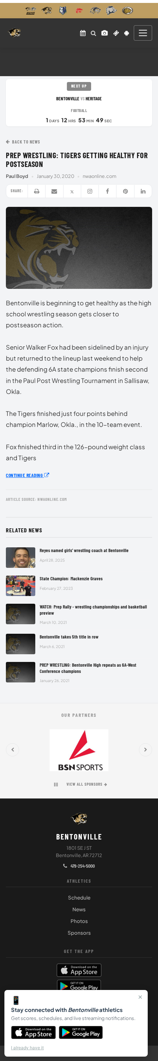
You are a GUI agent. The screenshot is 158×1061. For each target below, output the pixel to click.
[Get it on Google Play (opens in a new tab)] (79, 986)
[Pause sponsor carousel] (56, 784)
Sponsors (79, 933)
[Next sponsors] (145, 749)
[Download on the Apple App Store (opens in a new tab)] (79, 970)
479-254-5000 (82, 866)
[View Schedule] (83, 33)
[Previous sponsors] (12, 749)
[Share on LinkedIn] (143, 191)
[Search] (93, 33)
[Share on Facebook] (107, 191)
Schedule (79, 897)
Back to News (26, 141)
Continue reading (25, 475)
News (79, 909)
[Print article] (37, 191)
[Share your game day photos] (104, 33)
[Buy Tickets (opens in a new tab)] (116, 33)
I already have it (27, 1047)
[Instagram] (90, 191)
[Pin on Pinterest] (125, 191)
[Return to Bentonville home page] (14, 33)
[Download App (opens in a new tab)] (127, 33)
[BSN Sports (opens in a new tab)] (79, 749)
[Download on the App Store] (33, 1032)
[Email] (54, 191)
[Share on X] (72, 191)
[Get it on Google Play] (81, 1032)
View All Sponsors (85, 784)
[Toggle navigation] (143, 33)
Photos (79, 921)
